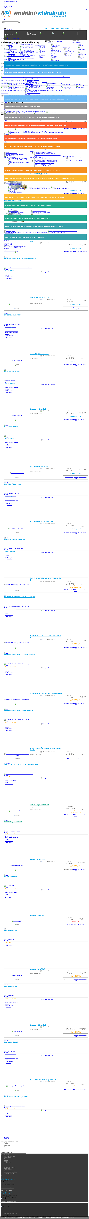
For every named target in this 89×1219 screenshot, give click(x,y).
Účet (5, 4)
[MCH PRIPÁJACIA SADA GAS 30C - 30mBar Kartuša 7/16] (6, 257)
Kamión (60, 83)
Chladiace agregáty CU (69, 52)
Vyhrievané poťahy (59, 132)
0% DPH (6, 1161)
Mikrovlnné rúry (20, 188)
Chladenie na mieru (65, 47)
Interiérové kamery (22, 213)
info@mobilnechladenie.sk (10, 1)
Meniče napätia (28, 112)
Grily (55, 187)
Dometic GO (14, 153)
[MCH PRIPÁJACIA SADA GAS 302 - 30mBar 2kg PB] (17, 699)
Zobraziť (3, 1142)
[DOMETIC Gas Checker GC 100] (17, 304)
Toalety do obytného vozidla (70, 231)
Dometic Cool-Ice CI (55, 50)
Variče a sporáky (21, 187)
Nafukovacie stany (19, 154)
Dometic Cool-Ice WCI (55, 54)
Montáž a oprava (47, 164)
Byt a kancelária (77, 84)
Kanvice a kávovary (40, 187)
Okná (23, 77)
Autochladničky (8, 38)
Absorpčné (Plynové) (40, 45)
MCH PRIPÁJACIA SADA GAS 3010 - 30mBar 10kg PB (19, 597)
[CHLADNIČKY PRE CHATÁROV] (22, 34)
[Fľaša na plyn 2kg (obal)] (17, 975)
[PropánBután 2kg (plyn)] (16, 865)
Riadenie (54, 112)
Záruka (6, 1160)
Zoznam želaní (7, 5)
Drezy (13, 191)
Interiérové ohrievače (28, 131)
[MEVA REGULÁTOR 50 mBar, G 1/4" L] (17, 528)
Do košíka (9, 278)
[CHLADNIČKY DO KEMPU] (34, 34)
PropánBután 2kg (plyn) (37, 859)
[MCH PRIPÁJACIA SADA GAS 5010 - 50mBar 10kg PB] (16, 643)
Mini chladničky (11, 60)
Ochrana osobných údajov (10, 1172)
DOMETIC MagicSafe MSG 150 (39, 805)
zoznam (7, 1138)
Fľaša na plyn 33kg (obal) (38, 1025)
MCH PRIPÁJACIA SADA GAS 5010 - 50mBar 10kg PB (19, 654)
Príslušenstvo (78, 44)
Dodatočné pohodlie (24, 162)
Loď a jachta (61, 86)
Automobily (43, 131)
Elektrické (16, 132)
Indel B (26, 54)
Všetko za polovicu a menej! (11, 251)
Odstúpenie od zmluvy (9, 1170)
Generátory (43, 111)
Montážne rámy (82, 54)
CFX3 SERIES (30, 46)
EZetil (13, 54)
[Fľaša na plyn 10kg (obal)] (17, 415)
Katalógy (6, 245)
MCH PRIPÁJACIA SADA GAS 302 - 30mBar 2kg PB (46, 693)
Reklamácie (7, 1168)
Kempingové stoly (80, 160)
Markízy (32, 151)
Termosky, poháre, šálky (44, 188)
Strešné (15, 83)
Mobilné (15, 84)
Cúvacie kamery (20, 212)
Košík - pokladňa (8, 6)
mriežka (7, 1137)
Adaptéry (12, 111)
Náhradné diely (8, 243)
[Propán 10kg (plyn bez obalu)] (17, 360)
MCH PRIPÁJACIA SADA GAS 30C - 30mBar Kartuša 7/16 (20, 258)
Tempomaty (41, 213)
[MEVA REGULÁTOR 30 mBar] (17, 473)
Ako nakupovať (7, 1157)
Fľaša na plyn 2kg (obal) (37, 969)
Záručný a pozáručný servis (10, 1173)
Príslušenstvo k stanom (10, 157)
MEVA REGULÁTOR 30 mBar (39, 466)
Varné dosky (18, 184)
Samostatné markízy (50, 153)
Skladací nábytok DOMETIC (69, 156)
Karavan (6, 82)
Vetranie (44, 82)
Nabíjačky (13, 112)
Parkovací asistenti (46, 212)
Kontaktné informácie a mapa (8, 1201)
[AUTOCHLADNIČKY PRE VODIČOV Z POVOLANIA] (57, 34)
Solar (83, 55)
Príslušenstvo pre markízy (36, 157)
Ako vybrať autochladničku (10, 246)
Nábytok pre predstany (51, 161)
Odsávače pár (19, 190)
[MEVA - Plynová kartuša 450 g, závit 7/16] (16, 1086)
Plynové (15, 131)
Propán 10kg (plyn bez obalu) (39, 354)
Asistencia (30, 209)
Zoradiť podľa (4, 1141)
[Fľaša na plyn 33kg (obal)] (17, 1031)
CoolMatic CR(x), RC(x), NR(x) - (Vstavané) (27, 58)
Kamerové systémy (9, 209)
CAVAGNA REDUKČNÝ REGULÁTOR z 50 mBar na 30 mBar (21, 764)
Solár (39, 112)
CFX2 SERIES (30, 44)
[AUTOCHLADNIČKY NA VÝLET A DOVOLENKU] (70, 34)
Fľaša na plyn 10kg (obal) (38, 409)
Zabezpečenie (55, 212)
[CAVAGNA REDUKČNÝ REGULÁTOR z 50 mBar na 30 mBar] (16, 755)
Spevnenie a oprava (23, 163)
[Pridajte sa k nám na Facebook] (4, 19)
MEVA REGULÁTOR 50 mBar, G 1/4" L (42, 522)
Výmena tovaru (8, 1169)
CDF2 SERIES (30, 50)
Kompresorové (19, 43)
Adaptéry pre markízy (50, 165)
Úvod (2, 38)
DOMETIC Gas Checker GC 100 (39, 297)
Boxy (56, 43)
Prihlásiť (6, 7)
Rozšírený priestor (22, 158)
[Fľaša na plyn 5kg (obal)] (17, 921)
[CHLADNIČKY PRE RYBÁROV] (10, 34)
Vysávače (13, 231)
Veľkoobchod (7, 1162)
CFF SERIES (29, 49)
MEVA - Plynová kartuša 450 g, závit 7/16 (43, 1080)
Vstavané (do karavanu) (42, 54)
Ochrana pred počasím (51, 160)
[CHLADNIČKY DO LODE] (46, 34)
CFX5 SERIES (30, 47)
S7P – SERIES (36, 78)
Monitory (16, 211)
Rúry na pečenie (21, 185)
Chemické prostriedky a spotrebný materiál (37, 232)
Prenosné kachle (36, 132)
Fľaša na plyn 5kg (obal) (37, 915)
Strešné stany (16, 155)
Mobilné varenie (17, 183)
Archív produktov (8, 244)
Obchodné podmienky (9, 1167)
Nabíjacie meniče (29, 111)
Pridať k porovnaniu (79, 308)
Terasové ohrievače (9, 130)
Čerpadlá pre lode (62, 232)
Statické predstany (48, 152)
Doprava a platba (8, 1158)
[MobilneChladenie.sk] (34, 16)
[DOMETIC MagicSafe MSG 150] (17, 811)
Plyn (83, 45)
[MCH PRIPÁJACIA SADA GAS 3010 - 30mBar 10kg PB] (16, 585)
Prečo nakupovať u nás (9, 1156)
